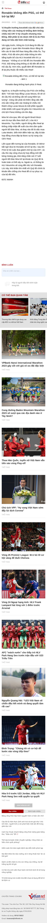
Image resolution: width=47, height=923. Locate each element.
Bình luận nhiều (34, 811)
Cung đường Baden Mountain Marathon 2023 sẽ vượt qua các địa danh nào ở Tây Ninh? (23, 413)
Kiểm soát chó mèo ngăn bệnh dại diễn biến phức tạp (22, 848)
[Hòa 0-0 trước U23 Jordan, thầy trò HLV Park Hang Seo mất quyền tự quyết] (23, 775)
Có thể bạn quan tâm (15, 295)
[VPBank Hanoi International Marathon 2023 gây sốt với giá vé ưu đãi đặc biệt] (23, 344)
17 (17, 834)
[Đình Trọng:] (23, 730)
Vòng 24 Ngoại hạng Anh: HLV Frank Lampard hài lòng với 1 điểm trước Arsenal (21, 605)
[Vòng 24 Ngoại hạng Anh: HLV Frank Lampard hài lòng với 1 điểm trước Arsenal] (23, 584)
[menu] (3, 2)
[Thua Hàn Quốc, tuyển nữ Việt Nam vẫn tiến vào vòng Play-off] (23, 442)
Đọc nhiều (13, 811)
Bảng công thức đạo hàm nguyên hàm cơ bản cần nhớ (23, 816)
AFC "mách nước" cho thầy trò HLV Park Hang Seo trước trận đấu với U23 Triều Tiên (22, 655)
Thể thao (8, 8)
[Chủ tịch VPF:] (23, 489)
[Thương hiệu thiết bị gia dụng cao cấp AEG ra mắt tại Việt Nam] (15, 307)
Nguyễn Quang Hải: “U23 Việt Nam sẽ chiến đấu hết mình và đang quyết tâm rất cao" (22, 703)
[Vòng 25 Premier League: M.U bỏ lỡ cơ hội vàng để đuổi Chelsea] (23, 536)
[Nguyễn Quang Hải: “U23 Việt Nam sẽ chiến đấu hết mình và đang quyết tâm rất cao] (23, 682)
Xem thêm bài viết (23, 805)
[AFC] (23, 634)
